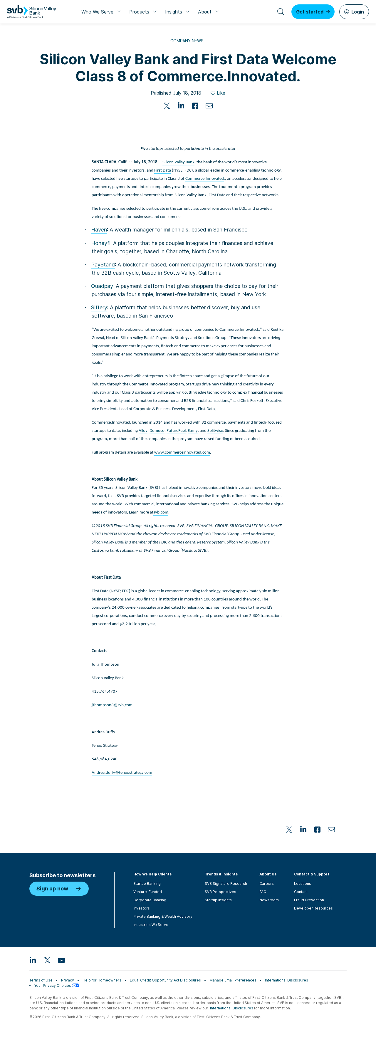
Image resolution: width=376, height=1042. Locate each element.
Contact (301, 892)
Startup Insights (218, 900)
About (205, 12)
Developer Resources (313, 908)
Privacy (67, 980)
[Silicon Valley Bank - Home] (31, 12)
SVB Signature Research (226, 883)
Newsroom (269, 900)
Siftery (99, 307)
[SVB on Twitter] (47, 960)
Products (139, 12)
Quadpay (102, 286)
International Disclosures (286, 980)
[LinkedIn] (181, 106)
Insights (173, 12)
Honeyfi (100, 243)
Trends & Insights (221, 874)
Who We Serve (97, 12)
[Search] (281, 12)
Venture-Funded (147, 892)
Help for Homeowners (102, 980)
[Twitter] (167, 106)
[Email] (209, 106)
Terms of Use (41, 980)
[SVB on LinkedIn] (33, 960)
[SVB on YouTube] (61, 960)
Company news (187, 40)
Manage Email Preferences (232, 980)
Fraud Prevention (309, 900)
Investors (141, 908)
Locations (302, 883)
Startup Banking (147, 883)
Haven (99, 229)
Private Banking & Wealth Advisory (162, 916)
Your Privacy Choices (53, 985)
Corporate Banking (149, 900)
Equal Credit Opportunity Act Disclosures (165, 980)
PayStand (103, 264)
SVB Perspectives (220, 892)
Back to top (349, 794)
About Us (267, 874)
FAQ (262, 892)
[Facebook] (195, 106)
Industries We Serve (150, 924)
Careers (266, 883)
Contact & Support (311, 874)
